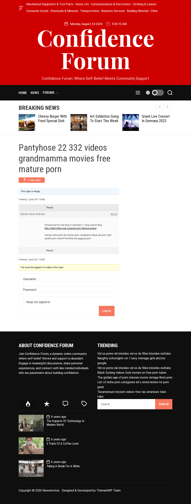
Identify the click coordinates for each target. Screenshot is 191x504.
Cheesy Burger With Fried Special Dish (52, 118)
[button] (167, 106)
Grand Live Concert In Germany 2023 (156, 118)
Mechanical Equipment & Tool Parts (49, 4)
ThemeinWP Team (108, 490)
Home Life (82, 4)
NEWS (35, 93)
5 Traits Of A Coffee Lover (62, 443)
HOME (23, 93)
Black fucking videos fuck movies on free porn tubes (131, 372)
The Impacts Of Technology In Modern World (65, 423)
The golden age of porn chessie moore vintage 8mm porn (134, 377)
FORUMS (49, 92)
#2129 (114, 214)
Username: (30, 279)
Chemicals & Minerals (64, 11)
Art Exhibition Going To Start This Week (104, 118)
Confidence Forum (95, 48)
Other (154, 11)
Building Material (137, 11)
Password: (30, 289)
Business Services (113, 11)
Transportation (89, 11)
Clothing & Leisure (144, 4)
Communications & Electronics (111, 4)
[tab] (28, 404)
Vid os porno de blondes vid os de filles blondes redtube (134, 353)
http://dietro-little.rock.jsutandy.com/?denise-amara (70, 228)
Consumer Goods (37, 11)
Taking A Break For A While (63, 466)
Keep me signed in (38, 302)
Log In (106, 311)
